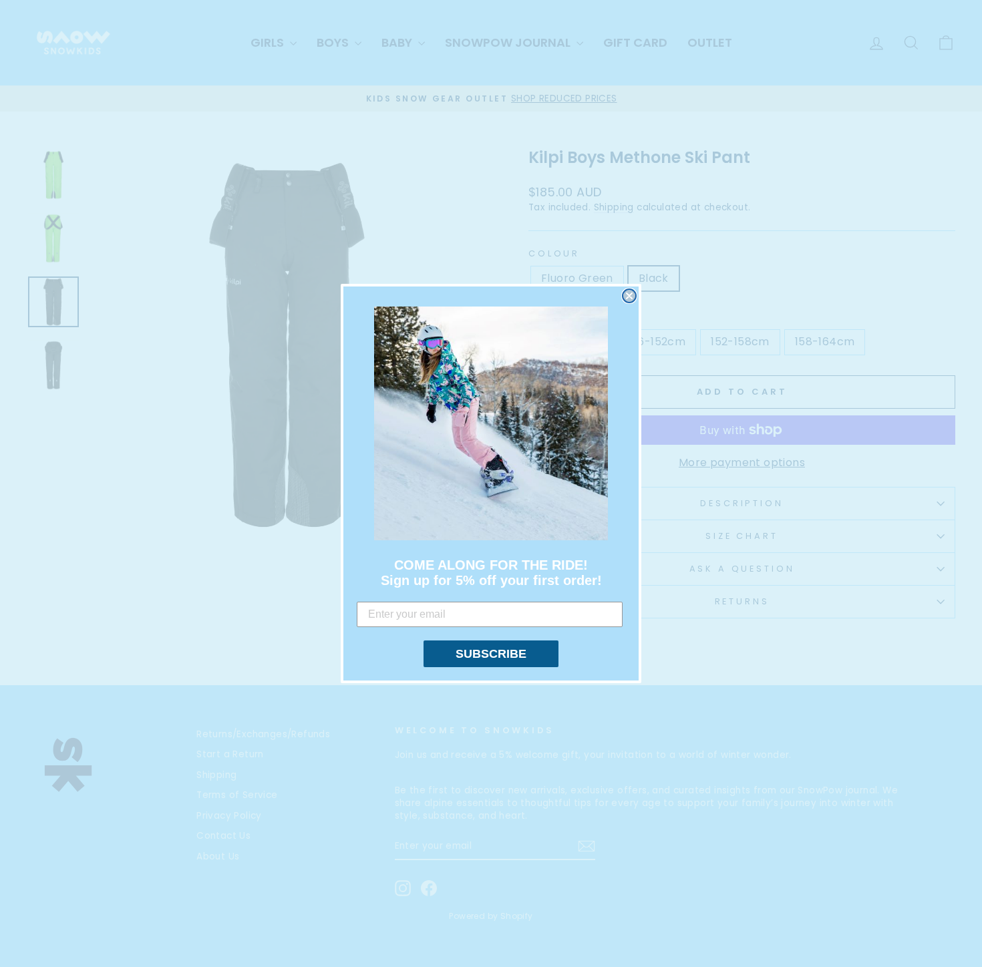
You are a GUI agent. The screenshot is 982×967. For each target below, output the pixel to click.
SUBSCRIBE (491, 653)
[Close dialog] (629, 296)
